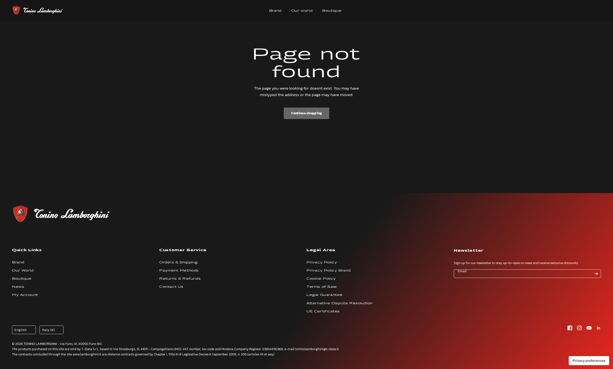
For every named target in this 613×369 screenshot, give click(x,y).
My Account (25, 295)
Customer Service (183, 250)
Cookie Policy (321, 278)
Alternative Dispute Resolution (339, 303)
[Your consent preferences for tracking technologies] (589, 360)
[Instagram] (579, 328)
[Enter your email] (596, 273)
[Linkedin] (598, 328)
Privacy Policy (321, 262)
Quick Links (27, 250)
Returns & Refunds (180, 278)
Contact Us (171, 286)
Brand (275, 10)
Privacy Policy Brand (328, 270)
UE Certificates (323, 311)
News (18, 286)
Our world (301, 10)
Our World (23, 270)
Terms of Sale (321, 286)
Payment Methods (179, 270)
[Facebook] (570, 328)
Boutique (332, 10)
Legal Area (320, 250)
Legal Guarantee (324, 295)
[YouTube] (589, 328)
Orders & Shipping (178, 262)
